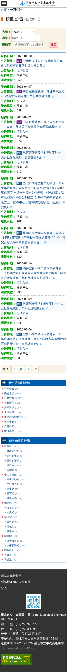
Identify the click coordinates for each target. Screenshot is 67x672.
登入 (4, 588)
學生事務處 (13, 474)
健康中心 (14, 498)
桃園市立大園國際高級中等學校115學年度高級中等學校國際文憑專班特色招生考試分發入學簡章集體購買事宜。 (33, 237)
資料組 (13, 521)
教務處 (11, 446)
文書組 (12, 512)
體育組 (13, 493)
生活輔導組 (15, 484)
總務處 (10, 502)
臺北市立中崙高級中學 (48, 643)
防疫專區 (12, 431)
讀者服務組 (15, 540)
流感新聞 (11, 426)
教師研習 (13, 402)
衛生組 (13, 488)
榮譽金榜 (12, 393)
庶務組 (13, 507)
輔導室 (10, 517)
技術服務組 (16, 545)
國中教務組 (15, 460)
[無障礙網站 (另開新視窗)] (33, 659)
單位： (6, 37)
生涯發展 (13, 412)
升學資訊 (13, 407)
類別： (6, 31)
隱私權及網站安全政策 (16, 582)
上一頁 (17, 369)
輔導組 (12, 531)
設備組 (13, 469)
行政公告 (13, 388)
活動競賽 (13, 398)
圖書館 (11, 536)
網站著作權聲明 (11, 576)
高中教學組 (16, 455)
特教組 (12, 526)
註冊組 (14, 465)
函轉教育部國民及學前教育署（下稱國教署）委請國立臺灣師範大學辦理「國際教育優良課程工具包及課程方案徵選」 (33, 272)
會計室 (10, 559)
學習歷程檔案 (15, 417)
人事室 (10, 554)
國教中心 (11, 550)
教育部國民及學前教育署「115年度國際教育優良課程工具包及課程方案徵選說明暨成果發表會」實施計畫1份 (33, 338)
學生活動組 (15, 479)
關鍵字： (8, 44)
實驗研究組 (15, 451)
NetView (28, 648)
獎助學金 (12, 421)
